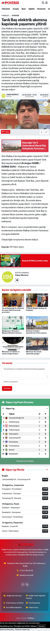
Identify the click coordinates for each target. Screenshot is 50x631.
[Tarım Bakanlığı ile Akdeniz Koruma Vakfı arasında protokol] (13, 300)
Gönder (7, 388)
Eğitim (32, 9)
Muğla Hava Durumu (14, 596)
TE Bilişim (30, 618)
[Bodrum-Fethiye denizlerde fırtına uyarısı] (37, 323)
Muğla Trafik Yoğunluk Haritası (35, 597)
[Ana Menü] (46, 3)
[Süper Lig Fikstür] (47, 470)
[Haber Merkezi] (7, 277)
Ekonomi (41, 9)
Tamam (41, 626)
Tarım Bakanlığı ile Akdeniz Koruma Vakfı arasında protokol (13, 310)
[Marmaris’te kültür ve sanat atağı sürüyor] (13, 344)
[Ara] (43, 3)
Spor (24, 9)
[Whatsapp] (23, 584)
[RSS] (27, 584)
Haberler (5, 15)
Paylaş (7, 132)
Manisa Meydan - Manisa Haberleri (15, 630)
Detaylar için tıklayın (25, 461)
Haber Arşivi (33, 607)
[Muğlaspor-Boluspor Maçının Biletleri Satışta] (13, 323)
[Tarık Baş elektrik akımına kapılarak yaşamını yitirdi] (25, 114)
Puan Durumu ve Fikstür (15, 603)
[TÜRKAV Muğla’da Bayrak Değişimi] (37, 300)
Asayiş (16, 9)
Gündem (6, 9)
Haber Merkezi (21, 275)
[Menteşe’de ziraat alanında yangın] (37, 344)
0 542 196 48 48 (26, 570)
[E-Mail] (17, 280)
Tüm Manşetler (34, 603)
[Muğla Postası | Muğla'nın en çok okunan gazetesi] (10, 3)
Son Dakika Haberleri (14, 607)
